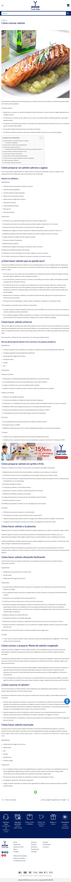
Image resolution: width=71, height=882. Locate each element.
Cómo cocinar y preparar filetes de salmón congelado (19, 158)
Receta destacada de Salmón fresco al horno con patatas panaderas (24, 149)
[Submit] (68, 13)
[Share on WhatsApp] (35, 792)
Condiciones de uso (19, 860)
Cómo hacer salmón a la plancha (13, 153)
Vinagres (16, 851)
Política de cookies (19, 858)
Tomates (33, 844)
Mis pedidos (47, 844)
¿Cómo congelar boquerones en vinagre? (54, 800)
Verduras (34, 842)
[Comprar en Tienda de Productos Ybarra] (35, 5)
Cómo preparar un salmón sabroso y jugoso (16, 140)
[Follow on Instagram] (5, 852)
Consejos (4, 20)
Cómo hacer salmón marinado (12, 162)
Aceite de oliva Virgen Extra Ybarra (14, 356)
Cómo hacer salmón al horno (12, 147)
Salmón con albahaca (12, 142)
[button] (2, 5)
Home (15, 842)
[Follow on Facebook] (2, 852)
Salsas (15, 849)
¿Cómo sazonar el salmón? (11, 160)
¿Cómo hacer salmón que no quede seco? (15, 145)
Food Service (35, 849)
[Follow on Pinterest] (2, 855)
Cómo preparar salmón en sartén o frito (15, 151)
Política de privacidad (20, 856)
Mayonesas (17, 844)
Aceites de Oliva (18, 847)
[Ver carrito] (68, 5)
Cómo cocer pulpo (10, 800)
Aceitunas (34, 847)
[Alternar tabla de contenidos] (40, 137)
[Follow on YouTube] (5, 855)
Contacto (46, 847)
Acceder (45, 842)
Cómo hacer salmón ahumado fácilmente (15, 156)
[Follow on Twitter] (7, 852)
